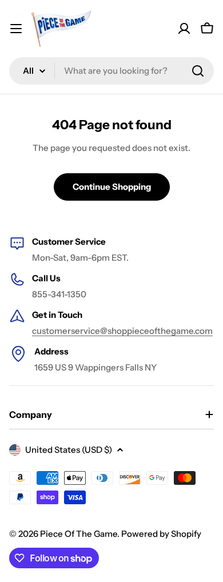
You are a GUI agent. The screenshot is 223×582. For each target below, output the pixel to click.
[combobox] (111, 71)
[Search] (198, 71)
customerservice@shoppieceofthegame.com (122, 330)
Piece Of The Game (78, 533)
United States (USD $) (68, 449)
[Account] (184, 28)
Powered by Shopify (161, 533)
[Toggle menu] (16, 28)
